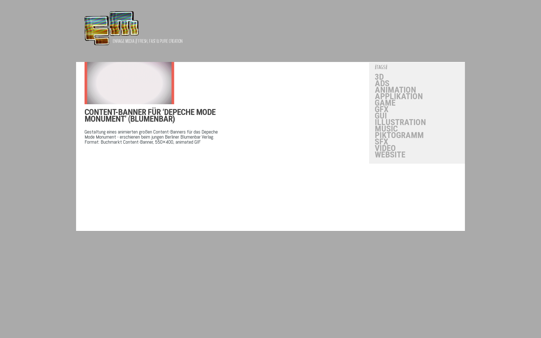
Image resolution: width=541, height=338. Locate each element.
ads (382, 83)
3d (379, 77)
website (390, 154)
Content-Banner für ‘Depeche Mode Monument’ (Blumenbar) (150, 115)
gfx (382, 109)
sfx (381, 141)
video (385, 148)
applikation (399, 96)
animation (395, 89)
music (386, 128)
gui (381, 115)
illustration (400, 122)
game (385, 102)
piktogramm (399, 135)
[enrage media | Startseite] (112, 31)
